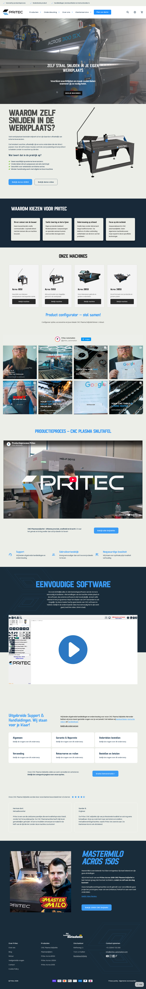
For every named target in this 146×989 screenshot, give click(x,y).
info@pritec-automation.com (117, 952)
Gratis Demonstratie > (105, 774)
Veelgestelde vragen (16, 960)
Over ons (12, 947)
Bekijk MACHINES (73, 93)
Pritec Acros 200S (48, 965)
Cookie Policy (14, 969)
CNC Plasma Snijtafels (49, 947)
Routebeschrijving (80, 956)
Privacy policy (113, 981)
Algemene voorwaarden (127, 981)
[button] (34, 12)
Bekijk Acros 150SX (20, 182)
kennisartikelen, (121, 719)
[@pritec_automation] (57, 339)
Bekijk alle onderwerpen (69, 726)
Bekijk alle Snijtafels (106, 530)
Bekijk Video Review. (89, 896)
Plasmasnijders (46, 952)
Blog (10, 952)
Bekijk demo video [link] (46, 182)
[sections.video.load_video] (73, 649)
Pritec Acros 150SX (48, 960)
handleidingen (73, 722)
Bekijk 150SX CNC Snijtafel (96, 907)
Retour (11, 956)
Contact (12, 965)
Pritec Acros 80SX (48, 956)
